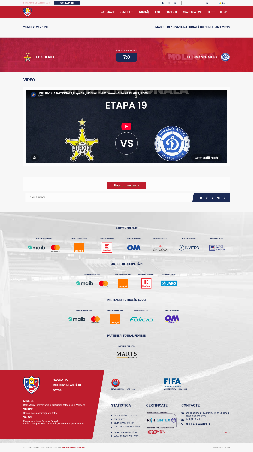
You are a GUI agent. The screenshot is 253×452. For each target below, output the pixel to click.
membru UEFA (117, 389)
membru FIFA (170, 389)
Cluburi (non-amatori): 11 (126, 432)
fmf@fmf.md (193, 419)
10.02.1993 (130, 389)
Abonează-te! (67, 3)
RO (223, 3)
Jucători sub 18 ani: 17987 (126, 436)
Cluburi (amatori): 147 (124, 423)
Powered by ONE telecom (221, 447)
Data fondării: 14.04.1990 (125, 416)
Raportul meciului (126, 185)
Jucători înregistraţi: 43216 (127, 428)
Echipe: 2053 (120, 419)
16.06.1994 (182, 389)
